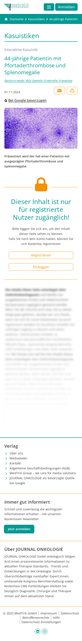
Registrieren (41, 255)
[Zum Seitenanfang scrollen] (74, 633)
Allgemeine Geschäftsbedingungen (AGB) (40, 468)
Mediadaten (18, 458)
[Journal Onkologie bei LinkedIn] (37, 631)
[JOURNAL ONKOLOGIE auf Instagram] (44, 631)
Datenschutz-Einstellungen (41, 622)
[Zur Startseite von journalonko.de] (16, 7)
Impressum (48, 613)
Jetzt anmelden (19, 529)
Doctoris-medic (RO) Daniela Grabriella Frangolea (38, 81)
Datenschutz (70, 613)
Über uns (16, 453)
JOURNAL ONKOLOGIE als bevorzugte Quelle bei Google (42, 480)
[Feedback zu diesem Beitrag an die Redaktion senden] (72, 90)
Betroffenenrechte (36, 618)
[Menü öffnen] (49, 7)
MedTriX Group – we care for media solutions (43, 473)
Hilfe (56, 618)
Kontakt (15, 463)
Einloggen (41, 267)
